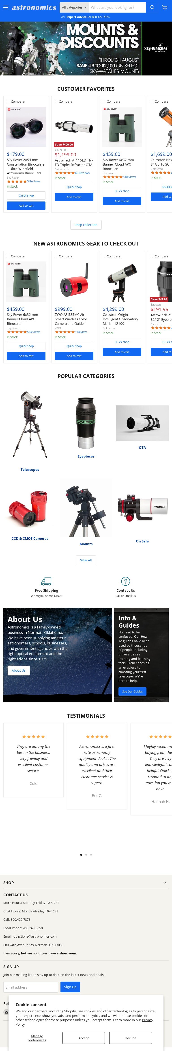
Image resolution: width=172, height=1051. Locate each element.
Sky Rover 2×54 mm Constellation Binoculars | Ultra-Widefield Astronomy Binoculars (25, 166)
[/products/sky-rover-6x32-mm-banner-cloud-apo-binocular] (122, 127)
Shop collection (86, 225)
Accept (84, 1038)
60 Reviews (82, 173)
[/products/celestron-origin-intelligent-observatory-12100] (122, 281)
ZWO (58, 328)
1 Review (81, 332)
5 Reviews (33, 181)
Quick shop (26, 195)
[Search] (152, 7)
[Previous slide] (12, 48)
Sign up (70, 987)
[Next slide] (159, 48)
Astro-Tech (62, 169)
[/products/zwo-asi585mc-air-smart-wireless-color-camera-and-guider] (74, 281)
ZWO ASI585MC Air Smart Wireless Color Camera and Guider (71, 318)
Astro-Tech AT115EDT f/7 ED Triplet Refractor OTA (74, 162)
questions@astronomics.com (35, 936)
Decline (130, 1038)
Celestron (157, 169)
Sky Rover (13, 177)
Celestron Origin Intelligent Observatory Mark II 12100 (120, 318)
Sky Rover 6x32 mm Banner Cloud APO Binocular (118, 164)
